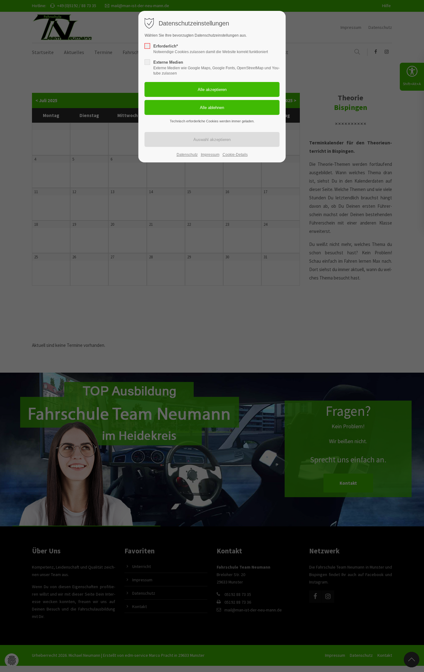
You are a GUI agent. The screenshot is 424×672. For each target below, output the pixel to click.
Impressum (210, 154)
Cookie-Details (235, 154)
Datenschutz (187, 154)
